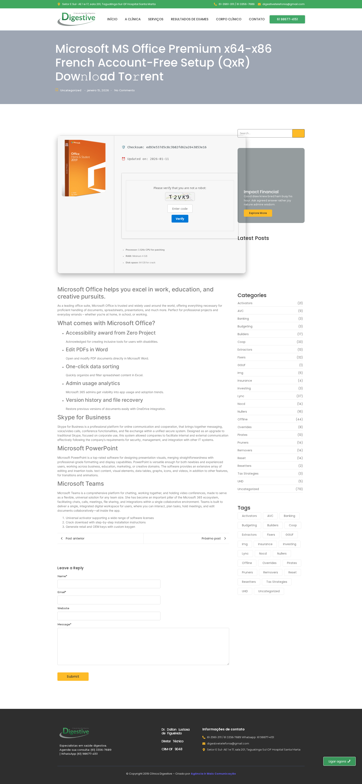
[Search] (298, 133)
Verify (180, 219)
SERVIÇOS (155, 19)
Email (61, 592)
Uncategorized (70, 90)
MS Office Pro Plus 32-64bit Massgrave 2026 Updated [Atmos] (267, 260)
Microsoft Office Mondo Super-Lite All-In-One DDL (269, 271)
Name (62, 576)
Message (64, 624)
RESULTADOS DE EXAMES (189, 19)
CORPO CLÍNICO (228, 19)
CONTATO (257, 19)
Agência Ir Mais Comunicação (213, 774)
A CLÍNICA (133, 19)
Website (63, 608)
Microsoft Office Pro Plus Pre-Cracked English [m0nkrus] (267, 248)
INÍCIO (112, 19)
